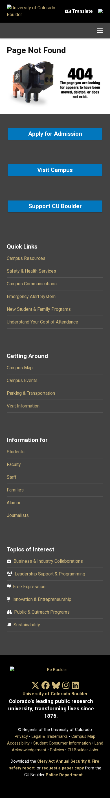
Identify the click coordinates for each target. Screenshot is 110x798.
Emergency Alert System (31, 296)
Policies (57, 750)
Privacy (21, 736)
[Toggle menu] (99, 30)
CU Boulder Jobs (83, 750)
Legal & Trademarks (50, 736)
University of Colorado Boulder (55, 693)
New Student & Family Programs (39, 309)
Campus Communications (32, 283)
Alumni (13, 502)
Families (15, 490)
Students (16, 451)
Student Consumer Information (62, 743)
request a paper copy (63, 768)
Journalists (18, 515)
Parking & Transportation (31, 393)
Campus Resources (26, 258)
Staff (12, 477)
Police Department (64, 775)
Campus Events (22, 380)
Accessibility (18, 743)
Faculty (14, 464)
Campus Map (20, 367)
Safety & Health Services (31, 271)
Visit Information (23, 406)
